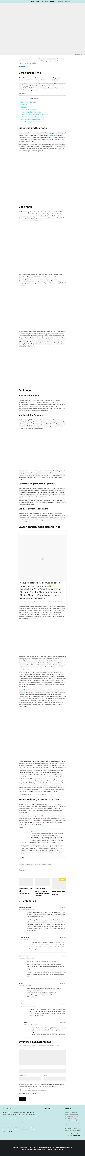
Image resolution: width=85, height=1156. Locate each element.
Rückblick (24, 1123)
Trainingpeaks (28, 1127)
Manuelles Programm (29, 109)
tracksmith (18, 1127)
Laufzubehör (6, 53)
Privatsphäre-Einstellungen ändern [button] (63, 1147)
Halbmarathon (20, 1116)
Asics (10, 1112)
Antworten (63, 907)
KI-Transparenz (33, 1147)
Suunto (10, 1127)
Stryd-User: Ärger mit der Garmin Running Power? (42, 892)
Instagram (78, 1123)
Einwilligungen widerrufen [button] (55, 1149)
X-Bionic (10, 1131)
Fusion (5, 1116)
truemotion (7, 1129)
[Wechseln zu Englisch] (76, 1)
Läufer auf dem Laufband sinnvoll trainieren (51, 59)
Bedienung (23, 105)
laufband (38, 864)
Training (52, 1)
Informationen (76, 1135)
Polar (5, 1123)
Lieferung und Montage (28, 102)
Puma (18, 1123)
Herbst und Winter (32, 1116)
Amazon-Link (74, 1116)
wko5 (4, 1131)
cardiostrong (30, 864)
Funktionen (23, 107)
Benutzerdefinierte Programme (33, 117)
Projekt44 (12, 1123)
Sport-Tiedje (27, 84)
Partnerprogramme (45, 1147)
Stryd (5, 1127)
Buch (4, 1114)
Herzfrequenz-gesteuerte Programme (35, 114)
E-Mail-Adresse (23, 1075)
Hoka (15, 1118)
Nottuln (35, 1121)
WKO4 (32, 1129)
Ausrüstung (45, 1)
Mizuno (11, 1121)
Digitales (67, 1)
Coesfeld (14, 1114)
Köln (24, 1118)
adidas (5, 1112)
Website (45, 1075)
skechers (19, 1125)
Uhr (62, 602)
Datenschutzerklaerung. (24, 1088)
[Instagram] (20, 858)
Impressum (15, 1147)
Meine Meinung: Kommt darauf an (32, 122)
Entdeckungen (30, 1114)
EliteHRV (22, 1114)
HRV (20, 1118)
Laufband (58, 61)
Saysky (12, 1125)
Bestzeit (16, 1112)
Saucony (5, 1125)
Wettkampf (26, 1129)
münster (18, 1121)
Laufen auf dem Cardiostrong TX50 (32, 119)
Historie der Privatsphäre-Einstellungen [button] (33, 1149)
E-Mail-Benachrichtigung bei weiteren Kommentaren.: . (33, 1091)
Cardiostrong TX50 (24, 80)
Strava (36, 1125)
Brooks (23, 1112)
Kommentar (22, 1049)
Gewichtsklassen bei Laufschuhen (25, 890)
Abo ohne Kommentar (31, 1093)
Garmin (11, 1116)
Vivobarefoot (16, 1129)
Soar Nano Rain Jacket (58, 893)
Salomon (32, 1123)
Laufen (44, 864)
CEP (9, 1114)
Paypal (77, 1119)
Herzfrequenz (7, 1118)
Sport (50, 864)
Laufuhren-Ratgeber (34, 1)
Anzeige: (21, 84)
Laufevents (60, 1)
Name (20, 1068)
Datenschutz (23, 1147)
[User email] (22, 858)
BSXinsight (30, 1112)
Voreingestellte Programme (31, 112)
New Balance (27, 1121)
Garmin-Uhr (22, 692)
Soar (25, 1125)
